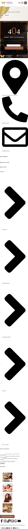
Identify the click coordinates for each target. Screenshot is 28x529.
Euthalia (10, 525)
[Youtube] (19, 521)
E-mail (1, 459)
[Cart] (19, 3)
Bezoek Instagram (7, 516)
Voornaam (2, 455)
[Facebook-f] (1, 521)
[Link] (8, 521)
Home (2, 15)
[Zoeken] (22, 3)
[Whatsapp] (15, 521)
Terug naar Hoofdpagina (14, 48)
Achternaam (3, 457)
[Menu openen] (25, 2)
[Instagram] (5, 521)
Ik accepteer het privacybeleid (8, 461)
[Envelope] (12, 521)
